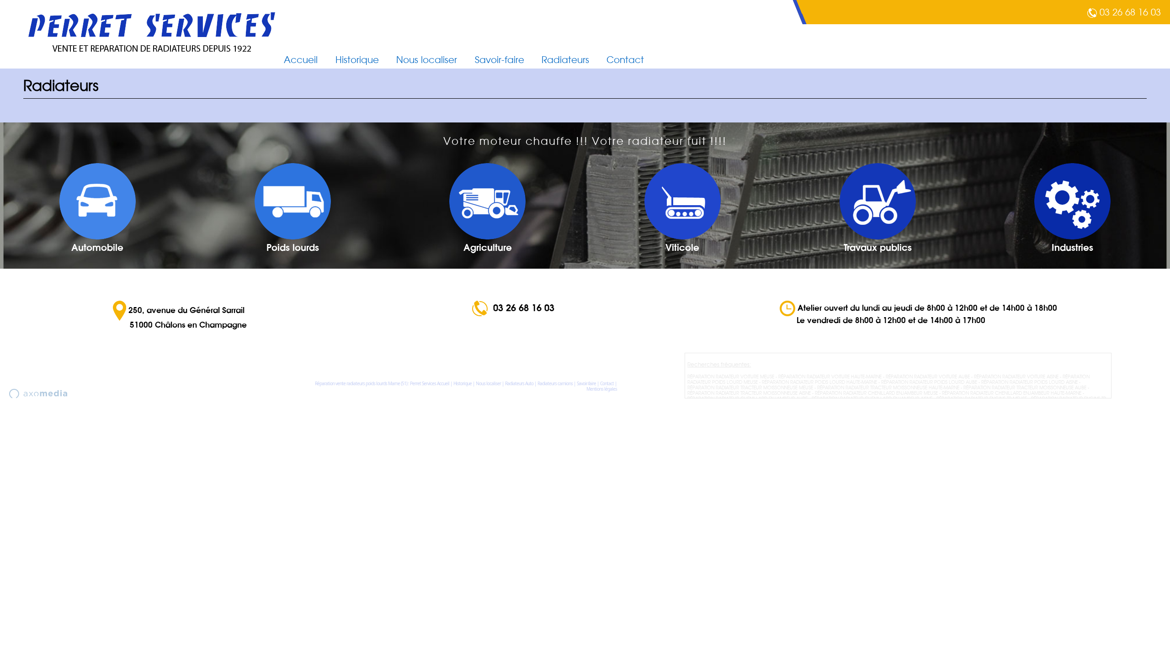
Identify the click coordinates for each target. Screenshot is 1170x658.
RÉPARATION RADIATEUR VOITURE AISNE (1016, 376)
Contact (625, 59)
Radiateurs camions (555, 383)
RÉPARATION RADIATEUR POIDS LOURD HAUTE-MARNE (819, 382)
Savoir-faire (499, 59)
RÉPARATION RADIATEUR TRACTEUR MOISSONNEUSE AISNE (749, 393)
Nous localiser (426, 59)
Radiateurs (565, 59)
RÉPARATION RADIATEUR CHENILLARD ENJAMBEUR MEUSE (876, 393)
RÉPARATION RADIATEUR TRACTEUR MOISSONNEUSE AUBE (1024, 387)
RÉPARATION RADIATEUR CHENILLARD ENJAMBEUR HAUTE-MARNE (1011, 393)
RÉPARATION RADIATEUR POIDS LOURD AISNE (1029, 382)
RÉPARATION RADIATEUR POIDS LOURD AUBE (929, 382)
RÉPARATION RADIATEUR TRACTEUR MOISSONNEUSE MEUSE (750, 387)
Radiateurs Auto (519, 383)
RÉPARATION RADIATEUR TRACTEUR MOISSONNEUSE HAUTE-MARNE (888, 387)
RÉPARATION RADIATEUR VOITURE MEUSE (730, 376)
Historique (357, 59)
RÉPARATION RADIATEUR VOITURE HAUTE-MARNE (830, 376)
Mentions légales (601, 389)
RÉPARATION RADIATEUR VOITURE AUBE (928, 376)
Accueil (301, 59)
